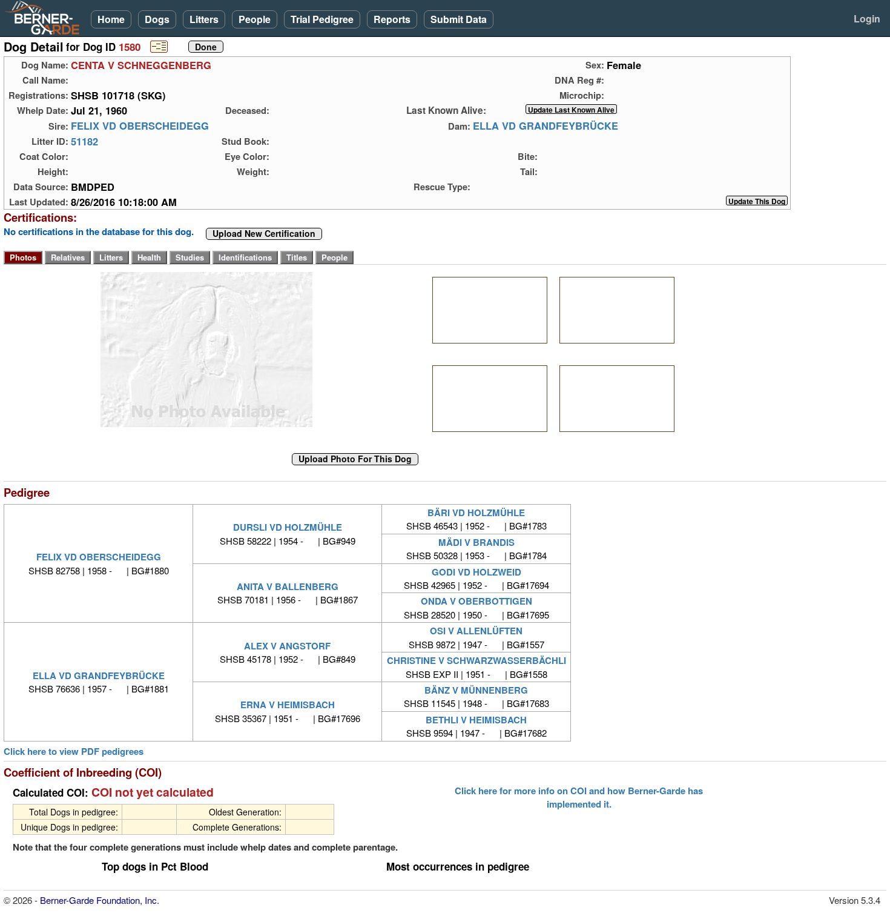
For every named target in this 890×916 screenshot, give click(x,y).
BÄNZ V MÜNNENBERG (476, 690)
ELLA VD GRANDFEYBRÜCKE (545, 126)
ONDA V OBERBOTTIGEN (476, 601)
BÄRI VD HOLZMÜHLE (476, 512)
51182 (84, 141)
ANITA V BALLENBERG (287, 586)
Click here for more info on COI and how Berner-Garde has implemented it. (579, 797)
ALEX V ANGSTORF (287, 645)
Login (867, 18)
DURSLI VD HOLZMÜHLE (287, 527)
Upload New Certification (264, 234)
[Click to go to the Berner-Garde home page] (45, 17)
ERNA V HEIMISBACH (287, 704)
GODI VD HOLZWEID (476, 572)
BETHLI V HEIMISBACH (476, 719)
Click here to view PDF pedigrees (73, 751)
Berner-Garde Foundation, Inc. (99, 900)
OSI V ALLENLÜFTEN (476, 630)
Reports (392, 19)
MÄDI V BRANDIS (476, 542)
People (255, 19)
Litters (204, 19)
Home (111, 19)
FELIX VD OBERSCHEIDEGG (140, 126)
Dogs (157, 19)
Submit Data (458, 19)
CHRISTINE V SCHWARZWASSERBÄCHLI (476, 660)
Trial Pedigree (322, 19)
